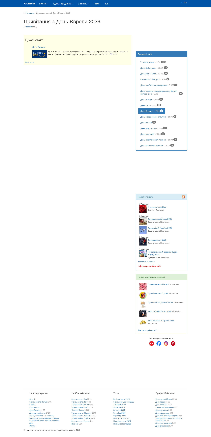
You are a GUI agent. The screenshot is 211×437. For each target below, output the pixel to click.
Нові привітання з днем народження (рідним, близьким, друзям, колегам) (44, 419)
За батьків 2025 (119, 407)
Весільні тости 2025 (121, 399)
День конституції (153, 128)
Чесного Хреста (77, 410)
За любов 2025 (119, 413)
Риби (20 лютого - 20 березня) (41, 416)
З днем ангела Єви (157, 206)
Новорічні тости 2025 (122, 421)
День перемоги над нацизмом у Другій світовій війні (161, 92)
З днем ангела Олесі (79, 407)
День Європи (38, 47)
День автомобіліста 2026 (159, 311)
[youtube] (151, 343)
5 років (32, 405)
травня (29, 26)
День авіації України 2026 (160, 227)
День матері (151, 99)
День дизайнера (162, 426)
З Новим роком (152, 62)
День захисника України (156, 145)
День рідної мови (153, 73)
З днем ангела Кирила (80, 421)
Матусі (32, 426)
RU (185, 2)
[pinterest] (173, 343)
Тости (96, 3)
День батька (147, 122)
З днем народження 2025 (123, 402)
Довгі (31, 423)
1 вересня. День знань (164, 407)
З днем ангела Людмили (81, 416)
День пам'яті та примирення (158, 85)
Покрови (74, 424)
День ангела (34, 407)
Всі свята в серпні (146, 261)
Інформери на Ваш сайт (149, 265)
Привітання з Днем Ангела (160, 302)
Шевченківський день (154, 79)
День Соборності (153, 67)
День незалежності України (158, 139)
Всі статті (29, 62)
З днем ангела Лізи (79, 402)
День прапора (152, 133)
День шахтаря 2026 (157, 239)
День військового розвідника (166, 416)
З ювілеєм (83, 3)
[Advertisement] (161, 28)
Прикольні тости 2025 (122, 424)
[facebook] (158, 343)
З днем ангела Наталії (158, 284)
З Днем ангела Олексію (80, 418)
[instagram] (165, 343)
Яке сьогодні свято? (147, 330)
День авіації (160, 402)
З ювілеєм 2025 (119, 405)
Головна (30, 12)
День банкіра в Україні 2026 (161, 320)
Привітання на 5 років (158, 293)
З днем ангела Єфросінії (81, 413)
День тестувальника (163, 423)
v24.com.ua (29, 3)
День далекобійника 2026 (160, 218)
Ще (107, 3)
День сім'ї (150, 105)
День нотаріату (161, 410)
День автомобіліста (37, 413)
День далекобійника (163, 399)
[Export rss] (183, 197)
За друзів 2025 (119, 410)
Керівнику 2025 (119, 416)
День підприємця (162, 413)
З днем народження (62, 3)
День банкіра (34, 410)
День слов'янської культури (157, 116)
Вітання (43, 3)
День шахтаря (161, 405)
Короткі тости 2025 (121, 418)
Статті (32, 399)
